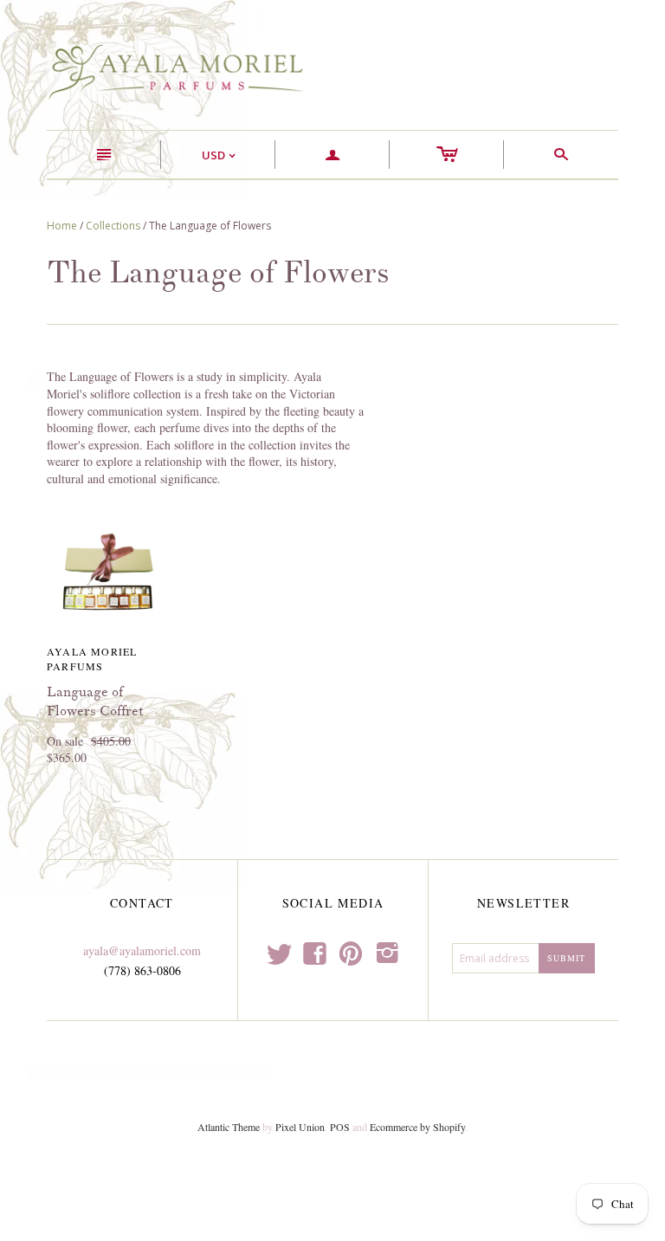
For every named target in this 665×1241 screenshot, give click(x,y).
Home (62, 225)
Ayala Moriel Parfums (92, 658)
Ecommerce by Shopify (417, 1127)
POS (340, 1127)
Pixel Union (300, 1127)
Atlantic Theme (228, 1127)
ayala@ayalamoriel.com (142, 950)
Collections (113, 225)
